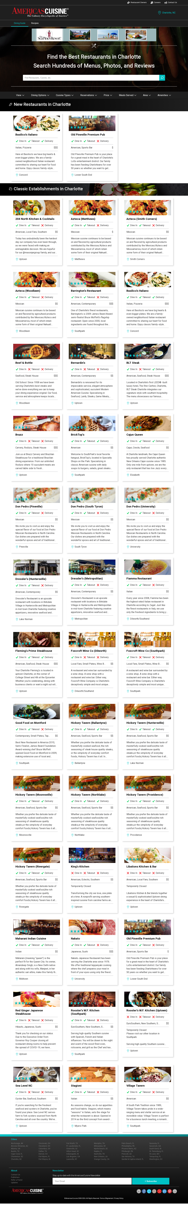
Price (106, 95)
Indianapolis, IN (72, 1154)
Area (145, 95)
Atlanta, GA (15, 1149)
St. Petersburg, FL (156, 1151)
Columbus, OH (44, 1149)
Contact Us (172, 2)
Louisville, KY (71, 1159)
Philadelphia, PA (128, 1146)
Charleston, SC (17, 1157)
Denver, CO (43, 1154)
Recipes (35, 23)
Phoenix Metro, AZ (129, 1149)
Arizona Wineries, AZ (19, 1146)
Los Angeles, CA (73, 1157)
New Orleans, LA (100, 1157)
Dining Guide (19, 23)
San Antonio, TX (128, 1157)
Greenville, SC (72, 1149)
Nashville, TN (99, 1154)
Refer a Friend (16, 1180)
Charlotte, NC (169, 12)
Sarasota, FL (154, 1143)
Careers (157, 2)
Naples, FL (98, 1151)
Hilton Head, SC (72, 1151)
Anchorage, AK (17, 1143)
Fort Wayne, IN (44, 1159)
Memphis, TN (99, 1143)
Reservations (87, 95)
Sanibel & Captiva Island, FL (132, 1159)
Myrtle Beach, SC (101, 1149)
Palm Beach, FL (128, 1143)
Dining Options (38, 95)
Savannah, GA (155, 1146)
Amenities (163, 95)
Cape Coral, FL (16, 1154)
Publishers (15, 1177)
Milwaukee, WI (100, 1146)
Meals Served (126, 95)
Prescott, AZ (127, 1154)
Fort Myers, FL (44, 1157)
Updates (14, 1183)
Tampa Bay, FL (155, 1157)
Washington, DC (155, 1159)
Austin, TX (15, 1151)
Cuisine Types (63, 95)
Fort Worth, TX (72, 1143)
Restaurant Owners (139, 2)
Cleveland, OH (44, 1146)
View (18, 95)
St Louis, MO (154, 1154)
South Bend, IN (155, 1149)
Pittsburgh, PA (127, 1151)
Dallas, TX (43, 1151)
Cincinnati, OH (44, 1143)
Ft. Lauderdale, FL (73, 1146)
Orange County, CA (101, 1159)
